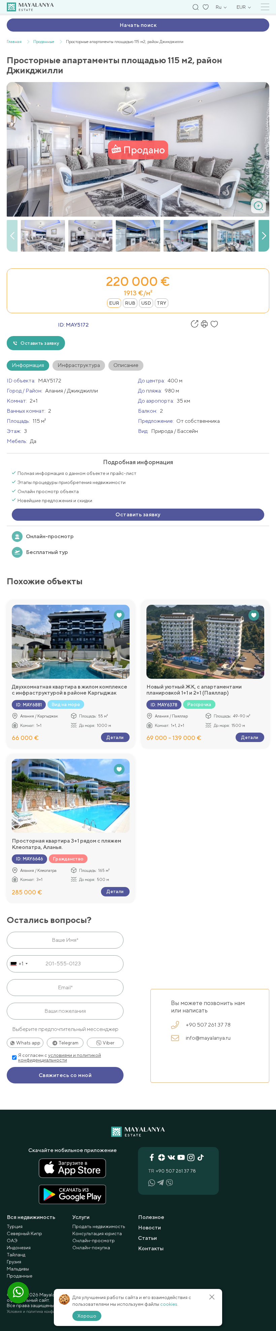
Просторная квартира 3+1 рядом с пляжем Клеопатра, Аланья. (66, 844)
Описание (125, 365)
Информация (28, 365)
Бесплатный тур (47, 552)
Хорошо (86, 1316)
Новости (149, 1227)
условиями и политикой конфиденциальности (59, 1057)
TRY (161, 303)
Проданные (19, 1276)
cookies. (169, 1304)
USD (146, 303)
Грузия (14, 1261)
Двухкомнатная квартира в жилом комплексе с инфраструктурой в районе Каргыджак (69, 690)
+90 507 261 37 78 (208, 1025)
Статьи (147, 1238)
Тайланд (16, 1254)
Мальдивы (18, 1268)
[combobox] (18, 964)
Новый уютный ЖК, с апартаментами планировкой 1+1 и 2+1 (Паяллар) (194, 690)
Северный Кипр (24, 1233)
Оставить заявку (40, 343)
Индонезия (19, 1247)
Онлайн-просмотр (50, 536)
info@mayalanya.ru (208, 1038)
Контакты (151, 1248)
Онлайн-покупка (91, 1247)
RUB (130, 303)
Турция (15, 1226)
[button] (263, 236)
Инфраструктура (79, 365)
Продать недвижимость (98, 1226)
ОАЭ (12, 1240)
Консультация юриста (97, 1233)
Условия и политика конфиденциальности (45, 1311)
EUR (114, 303)
